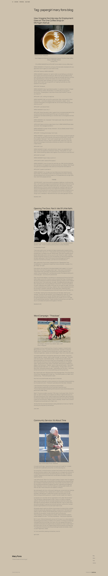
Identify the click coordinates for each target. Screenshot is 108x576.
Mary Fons (17, 556)
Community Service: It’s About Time (50, 420)
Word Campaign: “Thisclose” (47, 316)
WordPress (94, 572)
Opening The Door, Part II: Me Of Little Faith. (53, 208)
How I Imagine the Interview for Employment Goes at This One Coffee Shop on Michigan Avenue (53, 20)
